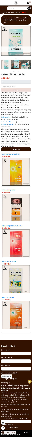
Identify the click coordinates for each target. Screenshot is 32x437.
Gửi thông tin (6, 376)
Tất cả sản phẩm (22, 18)
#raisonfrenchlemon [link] (7, 122)
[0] (27, 2)
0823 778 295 (11, 432)
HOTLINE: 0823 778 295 (12, 12)
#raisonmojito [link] (5, 117)
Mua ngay (16, 90)
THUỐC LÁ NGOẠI (11, 20)
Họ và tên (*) (5, 350)
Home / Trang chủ (9, 18)
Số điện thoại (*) (7, 358)
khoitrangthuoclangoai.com (10, 434)
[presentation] (15, 58)
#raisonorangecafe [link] (7, 124)
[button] (14, 71)
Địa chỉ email (5, 365)
